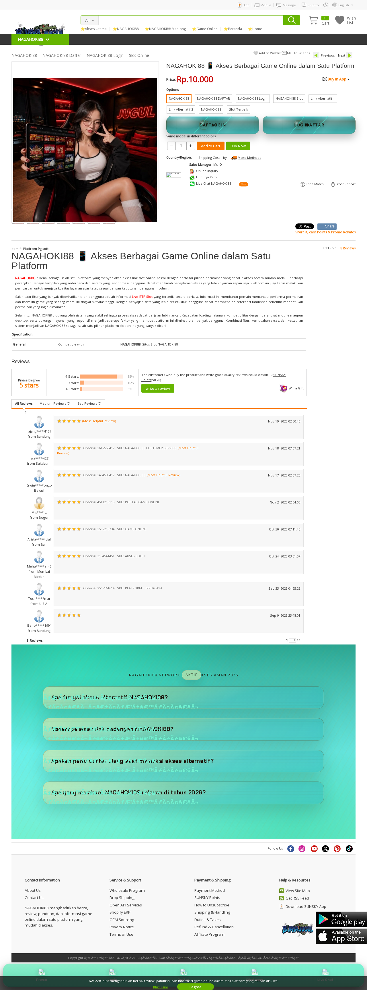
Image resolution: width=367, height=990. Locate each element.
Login (112, 979)
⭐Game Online (205, 28)
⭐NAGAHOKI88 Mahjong (165, 28)
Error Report (345, 184)
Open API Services (126, 905)
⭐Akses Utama (94, 28)
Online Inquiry (207, 171)
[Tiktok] (349, 848)
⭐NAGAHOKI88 (126, 28)
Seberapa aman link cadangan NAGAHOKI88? (112, 729)
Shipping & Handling (212, 912)
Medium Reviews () (55, 403)
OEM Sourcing (122, 919)
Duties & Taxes (207, 919)
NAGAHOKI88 (24, 55)
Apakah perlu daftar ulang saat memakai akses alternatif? (132, 761)
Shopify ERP (120, 912)
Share (330, 226)
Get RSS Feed (297, 898)
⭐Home (255, 28)
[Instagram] (302, 848)
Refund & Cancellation (214, 926)
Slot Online (139, 55)
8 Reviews (348, 248)
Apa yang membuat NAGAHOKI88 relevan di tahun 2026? (128, 792)
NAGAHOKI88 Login (105, 55)
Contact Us (34, 897)
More (243, 184)
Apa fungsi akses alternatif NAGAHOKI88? (109, 697)
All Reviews (23, 403)
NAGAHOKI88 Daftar (61, 55)
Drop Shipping (122, 897)
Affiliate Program (209, 934)
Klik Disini (160, 987)
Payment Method (209, 890)
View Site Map (298, 890)
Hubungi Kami (207, 177)
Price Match (314, 184)
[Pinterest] (337, 848)
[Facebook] (290, 848)
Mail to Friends (298, 53)
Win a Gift (296, 388)
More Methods (249, 157)
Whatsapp (254, 979)
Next (341, 55)
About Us (33, 890)
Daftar (183, 979)
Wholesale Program (127, 890)
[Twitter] (326, 848)
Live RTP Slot (142, 296)
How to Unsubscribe (211, 905)
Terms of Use (121, 934)
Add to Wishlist (270, 53)
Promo (41, 979)
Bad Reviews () (89, 403)
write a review (158, 388)
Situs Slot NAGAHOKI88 (160, 344)
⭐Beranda (233, 28)
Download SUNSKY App (306, 906)
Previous (328, 55)
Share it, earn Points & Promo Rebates (325, 232)
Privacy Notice (122, 926)
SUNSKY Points (207, 897)
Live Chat (325, 979)
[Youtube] (314, 848)
